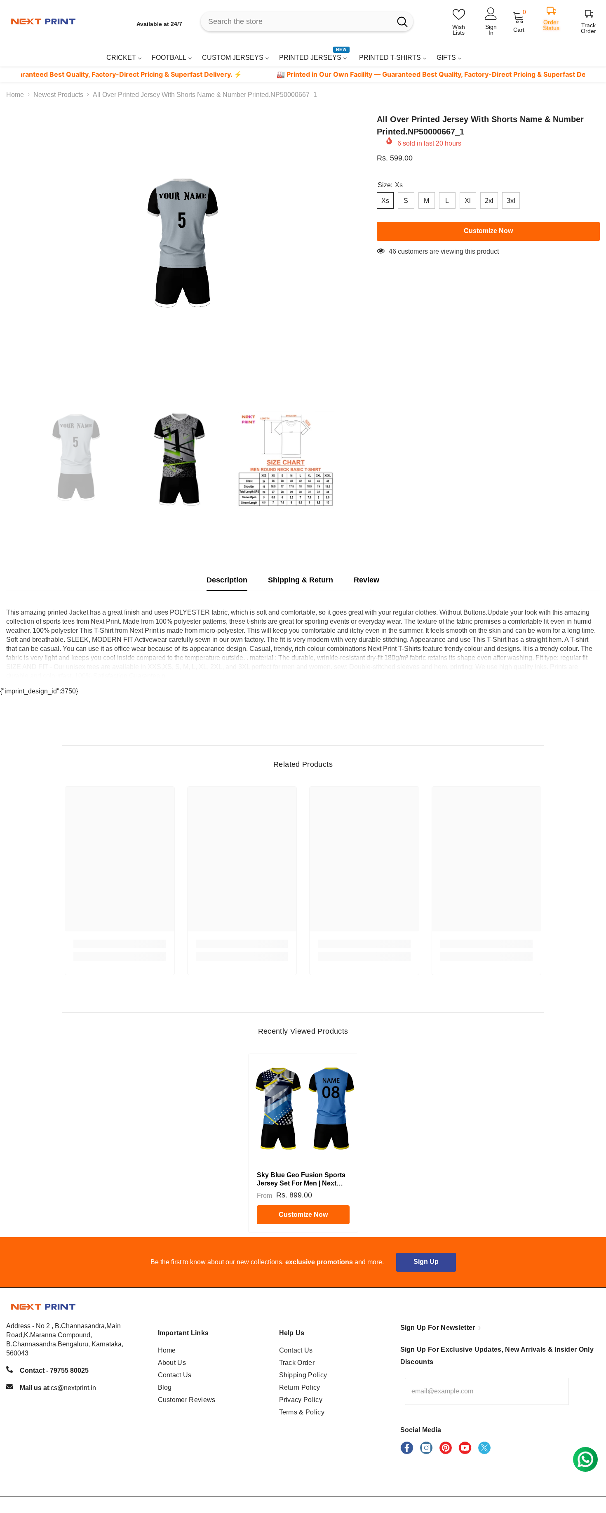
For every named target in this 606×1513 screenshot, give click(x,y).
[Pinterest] (445, 1447)
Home (15, 94)
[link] (578, 55)
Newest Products (58, 94)
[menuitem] (124, 57)
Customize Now (303, 1214)
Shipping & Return (300, 580)
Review (366, 580)
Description (227, 580)
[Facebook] (406, 1447)
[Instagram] (426, 1447)
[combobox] (296, 21)
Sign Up (426, 1261)
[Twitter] (484, 1447)
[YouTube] (465, 1447)
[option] (179, 246)
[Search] (307, 21)
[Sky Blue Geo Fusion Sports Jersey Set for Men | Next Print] (303, 1108)
